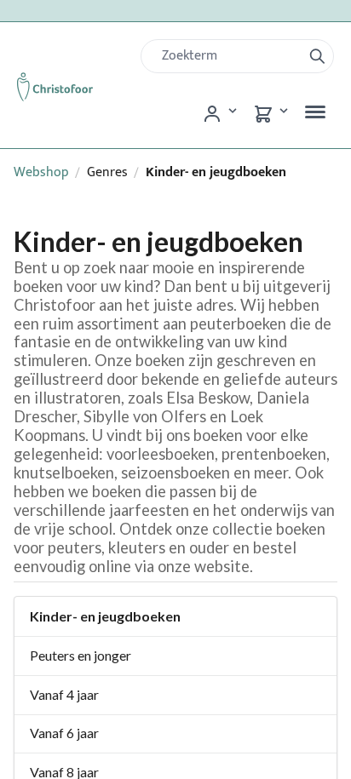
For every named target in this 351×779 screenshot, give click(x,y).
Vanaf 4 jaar (64, 694)
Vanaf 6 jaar (64, 733)
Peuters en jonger (80, 655)
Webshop (41, 172)
